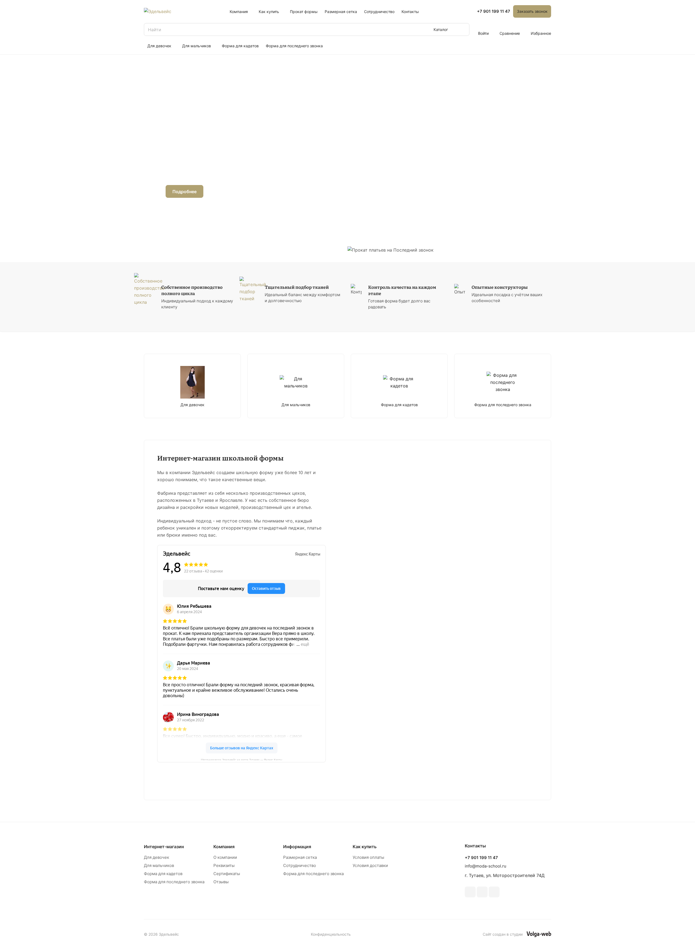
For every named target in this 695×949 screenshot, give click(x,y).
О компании (225, 857)
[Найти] (462, 29)
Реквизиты (224, 865)
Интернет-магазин (164, 846)
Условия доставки (370, 865)
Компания (224, 846)
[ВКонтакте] (470, 892)
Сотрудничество (299, 865)
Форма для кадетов (163, 873)
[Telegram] (482, 892)
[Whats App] (494, 892)
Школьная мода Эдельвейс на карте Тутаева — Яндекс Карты (241, 759)
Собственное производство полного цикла (192, 290)
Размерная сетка (300, 857)
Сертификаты (226, 873)
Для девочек (156, 857)
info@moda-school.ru (485, 866)
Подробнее (184, 191)
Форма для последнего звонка (174, 881)
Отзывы (221, 881)
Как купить (365, 846)
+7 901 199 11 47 (493, 11)
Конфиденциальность (331, 934)
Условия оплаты (368, 857)
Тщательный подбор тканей (297, 287)
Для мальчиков (159, 865)
